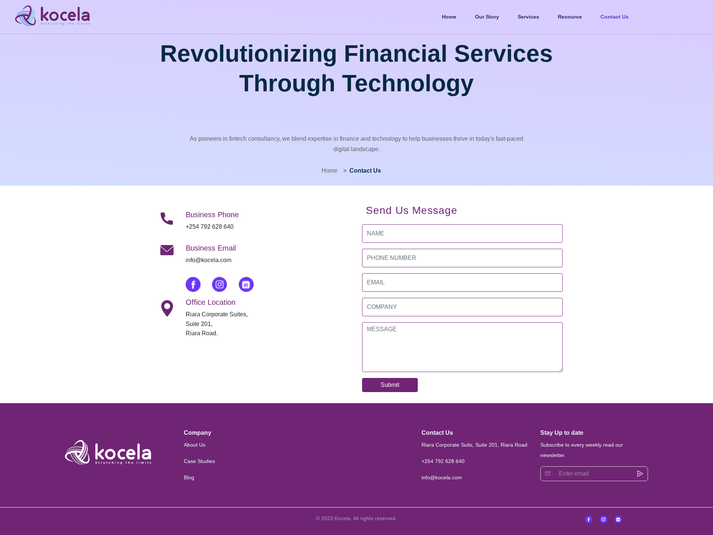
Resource (570, 17)
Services (528, 17)
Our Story (487, 17)
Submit (390, 385)
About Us (194, 445)
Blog (189, 477)
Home (449, 17)
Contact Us (614, 17)
